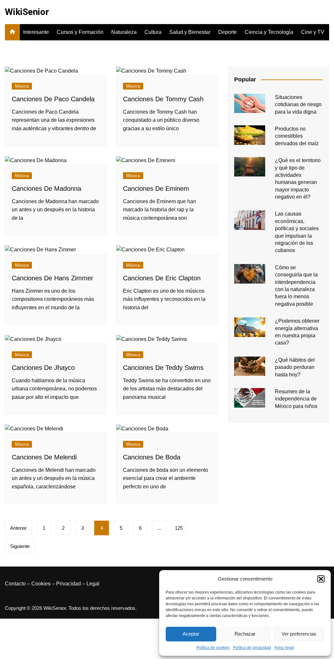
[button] (321, 579)
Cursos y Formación (80, 32)
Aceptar (191, 634)
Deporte (227, 32)
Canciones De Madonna (46, 188)
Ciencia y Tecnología (269, 32)
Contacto (15, 583)
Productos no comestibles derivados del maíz (297, 136)
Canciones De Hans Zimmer (52, 278)
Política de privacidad (252, 647)
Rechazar (245, 634)
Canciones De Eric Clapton (162, 278)
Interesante (36, 32)
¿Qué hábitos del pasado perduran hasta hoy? (295, 367)
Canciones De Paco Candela (53, 99)
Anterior (18, 528)
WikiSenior (27, 12)
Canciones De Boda (151, 457)
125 (179, 528)
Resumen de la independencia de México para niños (296, 399)
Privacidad (68, 583)
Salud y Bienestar (189, 32)
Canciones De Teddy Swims (163, 367)
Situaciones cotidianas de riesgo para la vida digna (298, 104)
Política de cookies (213, 647)
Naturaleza (124, 32)
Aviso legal (284, 647)
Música (22, 86)
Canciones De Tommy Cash (163, 99)
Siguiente (20, 546)
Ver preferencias (298, 634)
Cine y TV (312, 32)
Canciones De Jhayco (43, 367)
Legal (92, 583)
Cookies (41, 583)
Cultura (152, 32)
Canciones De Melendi (44, 457)
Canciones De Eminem (156, 188)
